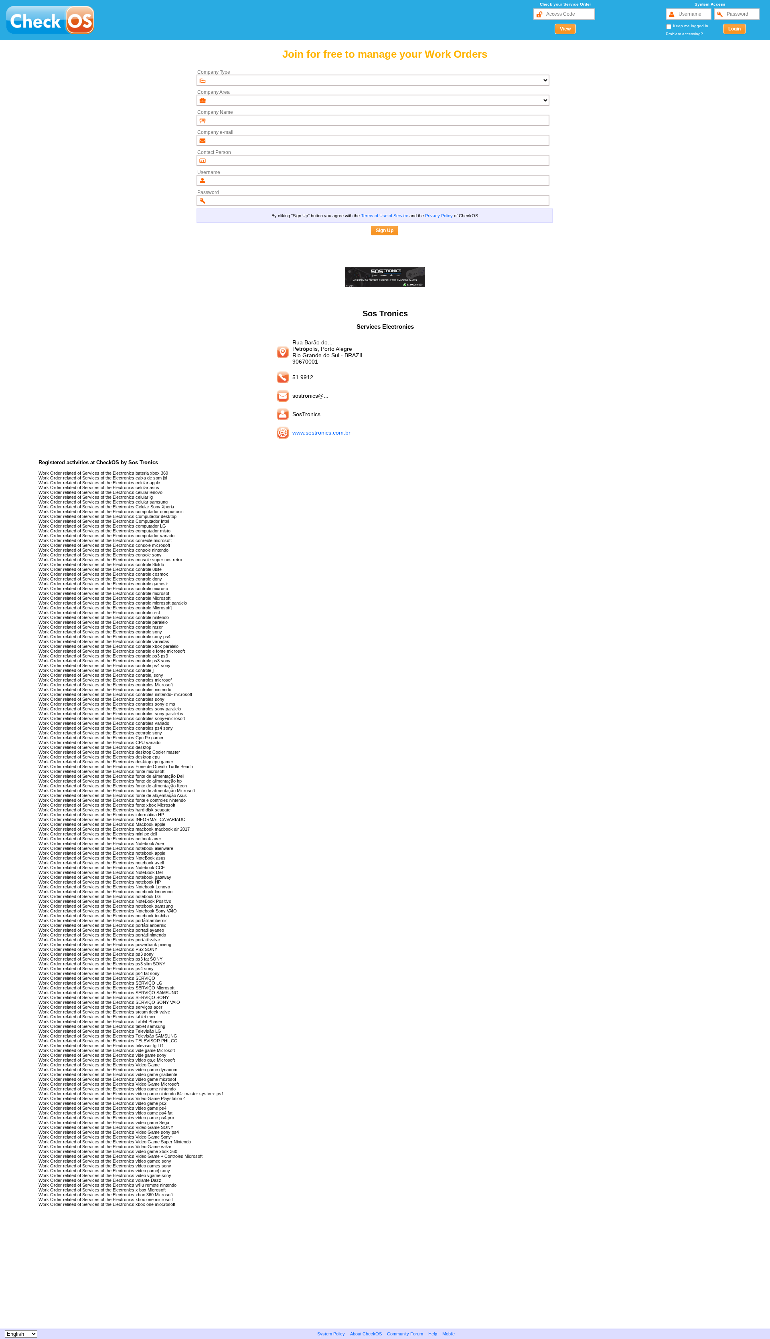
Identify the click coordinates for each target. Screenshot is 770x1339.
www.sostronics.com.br (321, 432)
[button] (565, 29)
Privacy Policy (439, 215)
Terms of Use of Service (384, 215)
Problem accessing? (684, 34)
